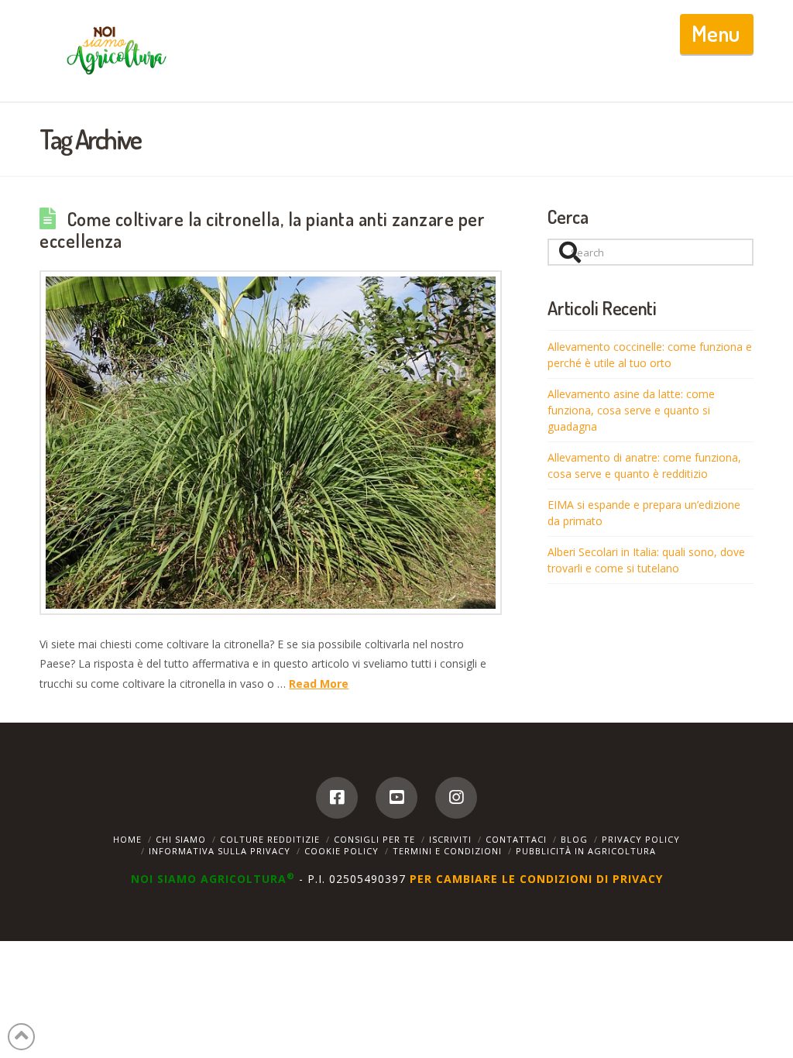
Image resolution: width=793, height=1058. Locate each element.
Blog (574, 839)
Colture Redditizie (270, 839)
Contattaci (516, 839)
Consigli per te (374, 839)
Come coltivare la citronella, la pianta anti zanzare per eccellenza (262, 230)
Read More (318, 683)
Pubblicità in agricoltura (586, 851)
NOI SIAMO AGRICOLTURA (213, 878)
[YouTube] (396, 798)
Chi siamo (181, 839)
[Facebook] (337, 798)
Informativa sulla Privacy (219, 851)
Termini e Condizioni (447, 851)
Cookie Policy (341, 851)
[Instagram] (456, 798)
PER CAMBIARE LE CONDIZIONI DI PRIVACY (536, 878)
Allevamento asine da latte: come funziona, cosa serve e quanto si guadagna (631, 410)
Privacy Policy (641, 839)
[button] (717, 34)
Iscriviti (450, 839)
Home (127, 839)
